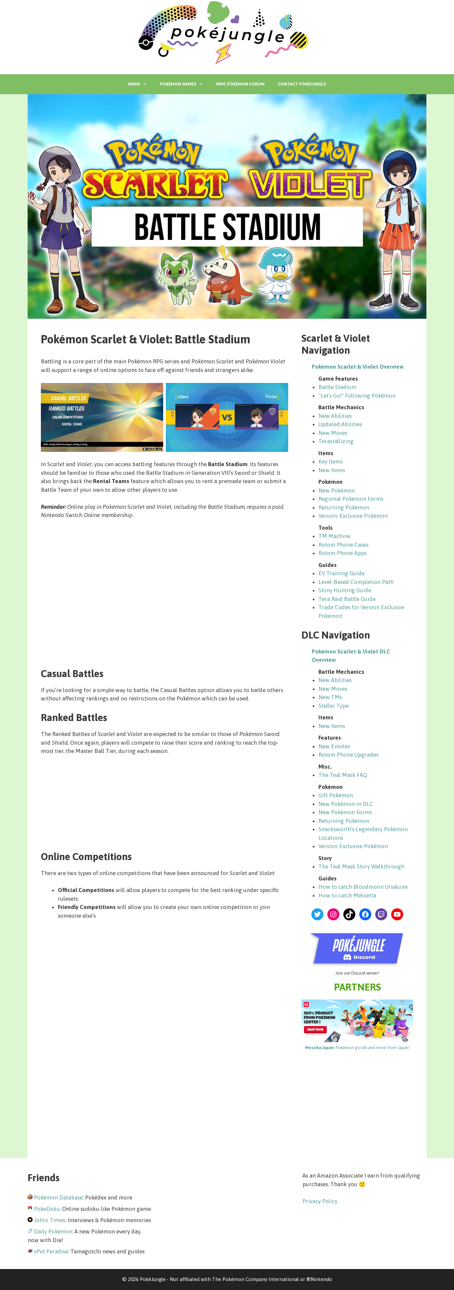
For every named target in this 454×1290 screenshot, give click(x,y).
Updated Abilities (340, 424)
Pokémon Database (58, 1197)
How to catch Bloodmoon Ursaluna (362, 886)
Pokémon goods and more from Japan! (357, 1047)
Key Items (330, 461)
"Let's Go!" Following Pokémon (357, 395)
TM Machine (334, 536)
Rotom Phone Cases (343, 544)
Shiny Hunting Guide (344, 590)
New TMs (330, 697)
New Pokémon (336, 490)
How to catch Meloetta (347, 895)
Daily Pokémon (53, 1231)
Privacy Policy (319, 1201)
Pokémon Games (178, 84)
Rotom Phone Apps (342, 553)
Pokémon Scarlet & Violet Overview (358, 366)
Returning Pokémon (343, 507)
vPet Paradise (51, 1251)
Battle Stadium (337, 387)
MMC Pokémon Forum (240, 84)
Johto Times (49, 1220)
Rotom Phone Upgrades (348, 754)
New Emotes (334, 746)
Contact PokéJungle (302, 84)
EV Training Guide (341, 573)
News (134, 84)
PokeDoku (47, 1208)
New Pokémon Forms (345, 812)
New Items (331, 470)
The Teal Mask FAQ (342, 775)
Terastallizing (336, 441)
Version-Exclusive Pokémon (353, 515)
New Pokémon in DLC (345, 804)
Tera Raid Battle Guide (347, 599)
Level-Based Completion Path (356, 582)
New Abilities (335, 416)
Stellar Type (333, 705)
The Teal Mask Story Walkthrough (361, 866)
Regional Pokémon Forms (350, 498)
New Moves (332, 433)
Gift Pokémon (335, 795)
